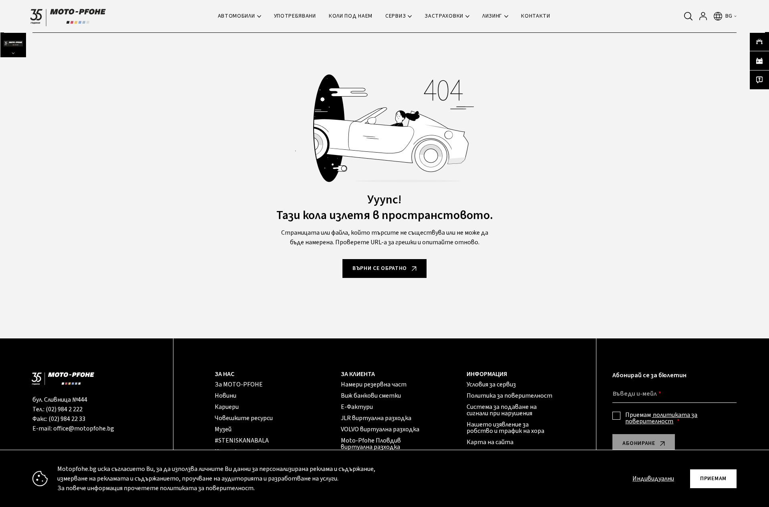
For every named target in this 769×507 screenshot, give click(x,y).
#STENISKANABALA (242, 440)
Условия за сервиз (491, 384)
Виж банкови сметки (371, 395)
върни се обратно (379, 268)
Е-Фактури (357, 407)
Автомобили (236, 16)
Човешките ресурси (244, 418)
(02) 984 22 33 (66, 418)
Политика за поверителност (509, 395)
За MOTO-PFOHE (239, 384)
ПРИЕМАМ (713, 479)
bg (729, 16)
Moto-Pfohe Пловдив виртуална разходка (371, 443)
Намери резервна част (374, 384)
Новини (225, 395)
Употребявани (295, 16)
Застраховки (444, 16)
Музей (223, 429)
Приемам (661, 418)
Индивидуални (653, 478)
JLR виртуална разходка (376, 418)
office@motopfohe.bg (83, 428)
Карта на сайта (490, 442)
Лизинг (492, 16)
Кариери (227, 407)
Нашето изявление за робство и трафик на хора (505, 427)
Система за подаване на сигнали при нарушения (502, 410)
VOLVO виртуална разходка (380, 429)
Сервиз (395, 16)
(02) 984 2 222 (64, 409)
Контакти (535, 16)
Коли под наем (350, 16)
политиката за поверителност (661, 418)
